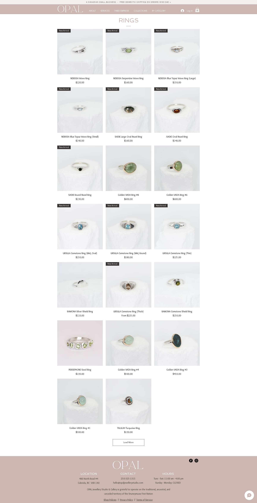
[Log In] (182, 10)
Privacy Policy (126, 499)
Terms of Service (144, 499)
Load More (128, 442)
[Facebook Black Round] (191, 460)
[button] (92, 11)
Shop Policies (110, 499)
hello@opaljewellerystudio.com (128, 482)
